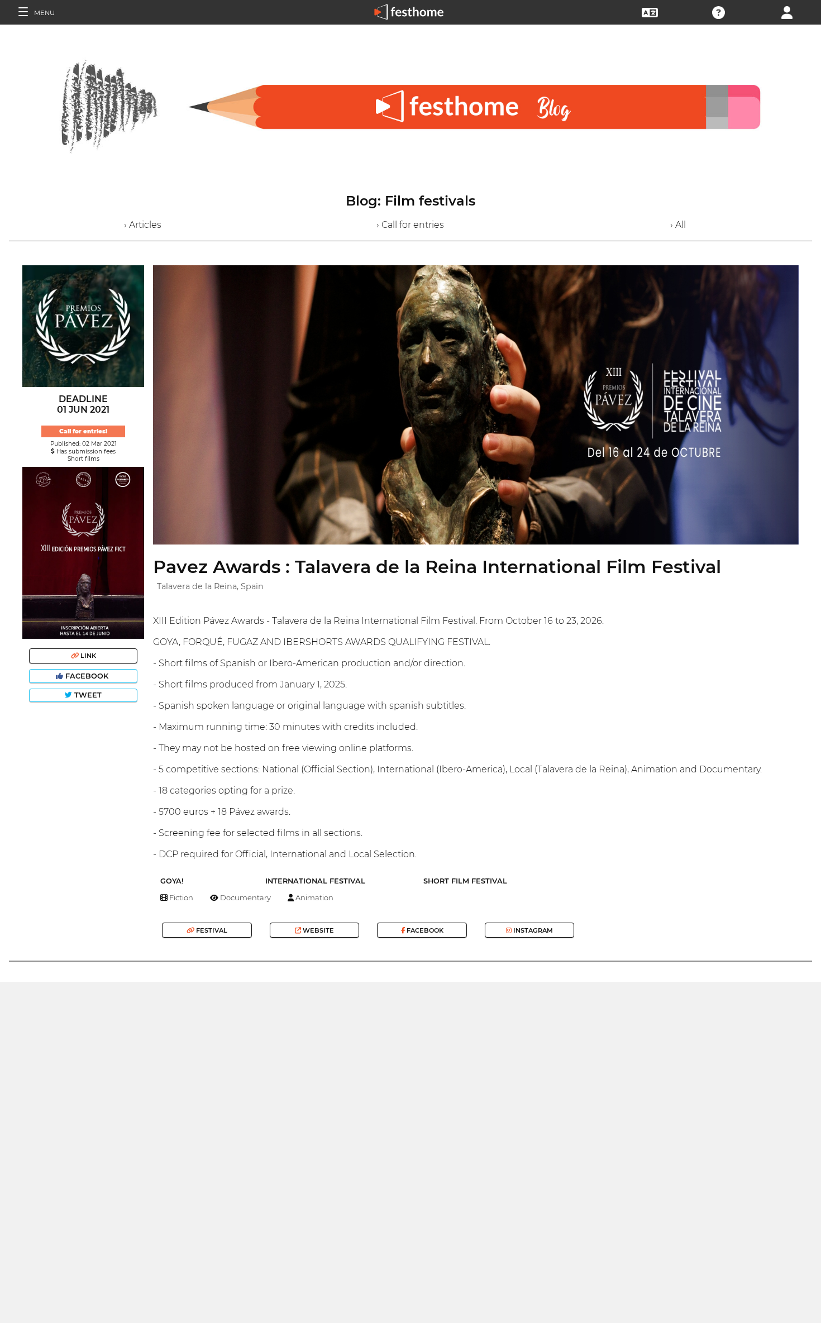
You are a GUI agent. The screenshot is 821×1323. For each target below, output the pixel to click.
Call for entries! (83, 431)
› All (678, 224)
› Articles (142, 224)
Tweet (87, 695)
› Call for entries (410, 224)
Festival (210, 930)
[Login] (787, 11)
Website (317, 930)
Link (87, 656)
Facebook (87, 676)
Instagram (532, 930)
